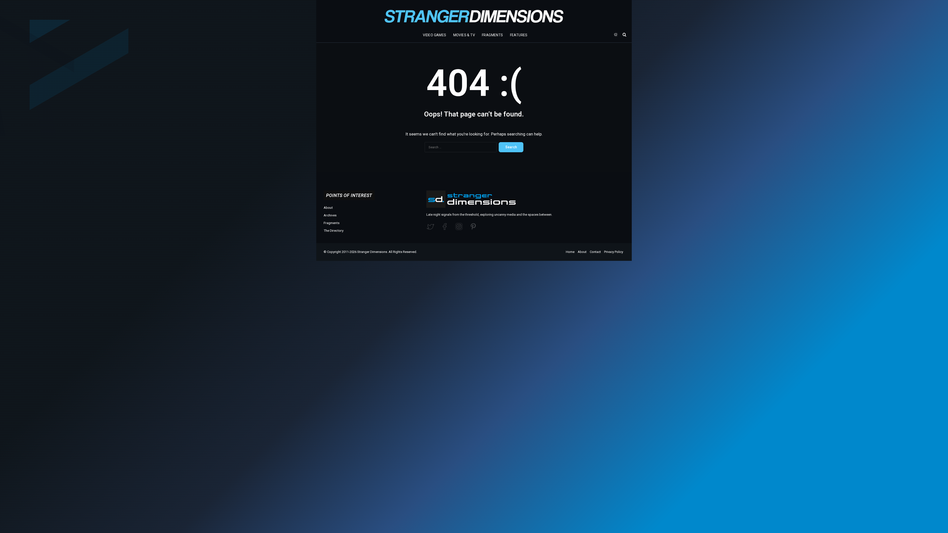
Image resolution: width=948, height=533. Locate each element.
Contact (595, 252)
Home (570, 252)
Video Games (434, 35)
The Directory (333, 230)
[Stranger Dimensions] (474, 16)
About (328, 207)
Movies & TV (464, 35)
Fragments (492, 35)
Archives (330, 215)
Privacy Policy (613, 252)
